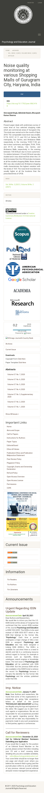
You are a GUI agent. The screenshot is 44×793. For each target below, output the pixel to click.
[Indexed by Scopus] (22, 234)
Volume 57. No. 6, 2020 (16, 379)
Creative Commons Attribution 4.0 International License (20, 215)
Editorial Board (12, 445)
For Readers (12, 580)
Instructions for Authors (16, 438)
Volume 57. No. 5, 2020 (16, 384)
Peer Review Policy (14, 459)
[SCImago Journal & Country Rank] (22, 338)
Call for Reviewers (17, 732)
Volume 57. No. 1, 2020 (16, 407)
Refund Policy (12, 473)
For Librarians (12, 590)
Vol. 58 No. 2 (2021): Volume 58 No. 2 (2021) (22, 53)
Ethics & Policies (13, 449)
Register (31, 3)
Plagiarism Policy (13, 463)
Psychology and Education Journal (18, 42)
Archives (15, 50)
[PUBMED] (18, 252)
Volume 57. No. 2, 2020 (16, 402)
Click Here (21, 359)
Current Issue (11, 349)
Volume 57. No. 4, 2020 (16, 389)
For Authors (11, 585)
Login (40, 3)
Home (8, 50)
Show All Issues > (12, 414)
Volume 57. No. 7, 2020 (16, 374)
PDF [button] (22, 94)
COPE (9, 488)
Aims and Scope (13, 430)
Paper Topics (12, 442)
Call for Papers (12, 434)
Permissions (11, 484)
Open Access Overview (16, 477)
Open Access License (15, 480)
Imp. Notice (13, 688)
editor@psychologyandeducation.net (24, 756)
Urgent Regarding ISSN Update (21, 610)
